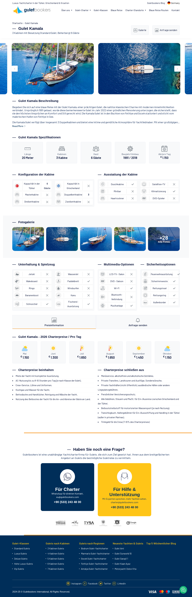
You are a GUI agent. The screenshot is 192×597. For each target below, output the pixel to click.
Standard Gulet (48, 32)
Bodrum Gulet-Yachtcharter (94, 548)
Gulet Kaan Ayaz (122, 563)
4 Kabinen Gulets (56, 553)
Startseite (17, 23)
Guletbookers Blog (156, 3)
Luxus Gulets (20, 553)
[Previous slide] (15, 69)
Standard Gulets (22, 548)
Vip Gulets (19, 568)
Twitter (107, 583)
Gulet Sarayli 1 (121, 558)
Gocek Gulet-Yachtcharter (93, 558)
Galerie (142, 29)
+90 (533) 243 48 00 (67, 502)
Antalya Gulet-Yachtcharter (94, 568)
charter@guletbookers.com (124, 502)
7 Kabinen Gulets (56, 568)
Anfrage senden (168, 29)
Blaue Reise (116, 10)
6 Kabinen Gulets (56, 563)
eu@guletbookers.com (67, 497)
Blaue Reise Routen (158, 10)
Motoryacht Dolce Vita (125, 568)
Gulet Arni (119, 548)
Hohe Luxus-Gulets (23, 563)
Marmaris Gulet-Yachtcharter (95, 553)
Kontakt (175, 10)
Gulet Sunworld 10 (123, 553)
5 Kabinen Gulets (56, 558)
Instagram (76, 583)
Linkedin (121, 583)
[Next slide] (177, 69)
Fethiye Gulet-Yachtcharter (94, 563)
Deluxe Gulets (20, 558)
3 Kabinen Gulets (56, 548)
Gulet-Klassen (101, 10)
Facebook (93, 583)
